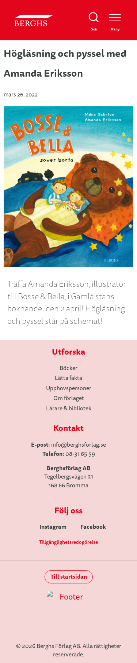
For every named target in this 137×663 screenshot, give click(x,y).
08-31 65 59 (80, 454)
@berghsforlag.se (83, 445)
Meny (114, 29)
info (56, 445)
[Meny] (115, 17)
